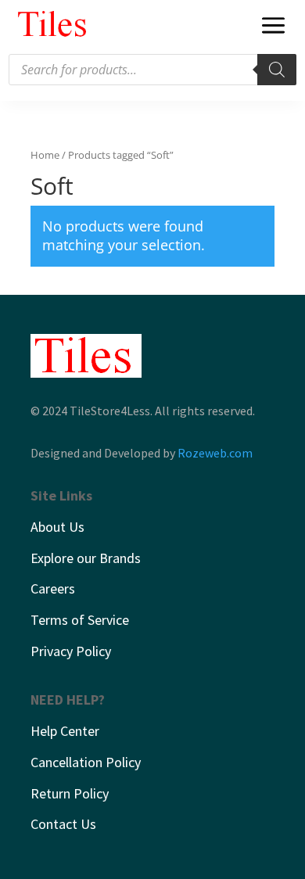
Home (44, 155)
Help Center (64, 731)
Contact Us (63, 824)
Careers (52, 588)
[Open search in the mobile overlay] (152, 69)
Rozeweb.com (215, 453)
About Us (57, 527)
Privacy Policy (70, 651)
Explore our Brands (85, 558)
